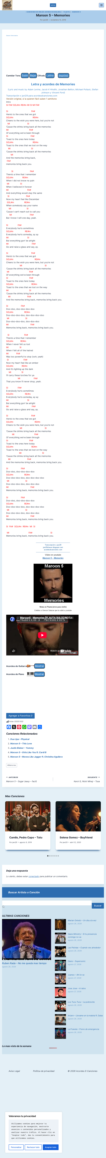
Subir (25, 75)
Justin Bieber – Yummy (22, 748)
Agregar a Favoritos (20, 715)
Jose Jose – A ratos (77, 988)
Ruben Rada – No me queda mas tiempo (24, 963)
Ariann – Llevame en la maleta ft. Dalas (85, 1015)
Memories (11, 765)
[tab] (47, 856)
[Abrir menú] (101, 5)
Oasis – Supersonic (76, 961)
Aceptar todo (50, 1147)
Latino (50, 75)
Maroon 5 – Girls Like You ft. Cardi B (28, 752)
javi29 (45, 20)
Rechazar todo (33, 1147)
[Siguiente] (97, 827)
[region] (33, 1132)
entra (53, 5)
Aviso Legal (14, 1071)
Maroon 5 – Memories (53, 558)
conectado (34, 876)
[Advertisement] (53, 55)
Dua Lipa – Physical (19, 739)
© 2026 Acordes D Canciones (82, 1071)
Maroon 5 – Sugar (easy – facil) (21, 779)
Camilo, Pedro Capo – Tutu (25, 837)
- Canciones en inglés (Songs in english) (43, 12)
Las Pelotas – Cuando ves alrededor (84, 947)
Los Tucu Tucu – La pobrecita (81, 1002)
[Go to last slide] (9, 827)
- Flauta (66, 12)
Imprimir (63, 75)
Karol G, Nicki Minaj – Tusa (87, 779)
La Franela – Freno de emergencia (83, 1029)
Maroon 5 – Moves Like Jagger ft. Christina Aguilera (36, 756)
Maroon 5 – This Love (21, 743)
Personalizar (16, 1147)
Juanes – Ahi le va (76, 975)
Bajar (33, 75)
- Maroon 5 (76, 12)
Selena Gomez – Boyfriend (76, 837)
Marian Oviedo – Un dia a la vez (82, 920)
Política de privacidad (43, 1071)
